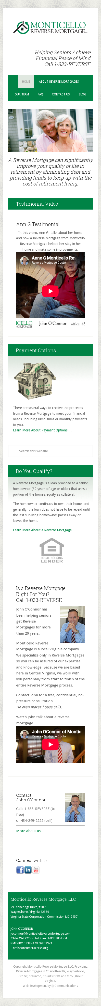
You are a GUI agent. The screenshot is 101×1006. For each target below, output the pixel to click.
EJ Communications (64, 986)
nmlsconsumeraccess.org (30, 948)
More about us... (30, 831)
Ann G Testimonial (38, 224)
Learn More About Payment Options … (42, 430)
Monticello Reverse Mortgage (50, 27)
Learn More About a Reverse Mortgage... (44, 530)
